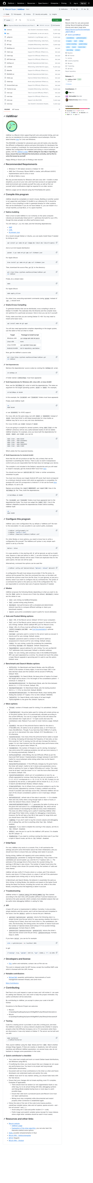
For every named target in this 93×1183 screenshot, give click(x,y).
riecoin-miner (81, 47)
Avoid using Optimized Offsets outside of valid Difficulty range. (46, 81)
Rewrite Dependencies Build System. (39, 48)
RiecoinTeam (10, 9)
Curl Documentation (39, 629)
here (17, 139)
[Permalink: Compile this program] (4, 194)
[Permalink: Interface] (4, 843)
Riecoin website (14, 1123)
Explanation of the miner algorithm (24, 1128)
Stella (11, 1133)
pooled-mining (83, 44)
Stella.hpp (10, 81)
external (9, 29)
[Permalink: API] (4, 905)
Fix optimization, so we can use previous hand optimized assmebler (48, 33)
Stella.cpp (10, 78)
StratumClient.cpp (12, 85)
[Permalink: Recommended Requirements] (4, 164)
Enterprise (54, 3)
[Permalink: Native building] (4, 212)
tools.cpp (9, 100)
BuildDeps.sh (11, 48)
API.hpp (9, 44)
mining (81, 41)
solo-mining (70, 50)
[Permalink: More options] (4, 704)
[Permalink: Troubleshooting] (4, 891)
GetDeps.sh (10, 63)
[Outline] (59, 109)
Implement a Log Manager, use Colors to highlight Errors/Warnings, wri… (49, 37)
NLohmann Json (14, 232)
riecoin (74, 47)
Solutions (20, 3)
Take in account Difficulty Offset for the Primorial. (42, 92)
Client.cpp (10, 52)
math (75, 41)
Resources (31, 3)
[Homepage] (4, 3)
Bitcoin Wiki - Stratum (16, 1140)
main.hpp (9, 96)
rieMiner (21, 9)
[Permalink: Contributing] (4, 987)
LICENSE (9, 66)
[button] (56, 242)
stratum (77, 50)
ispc (8, 33)
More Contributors (12, 983)
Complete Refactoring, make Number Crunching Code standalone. (47, 41)
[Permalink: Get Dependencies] (4, 364)
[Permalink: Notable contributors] (4, 973)
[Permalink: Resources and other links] (4, 1119)
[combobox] (40, 20)
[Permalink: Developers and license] (4, 959)
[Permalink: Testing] (4, 1021)
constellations (70, 38)
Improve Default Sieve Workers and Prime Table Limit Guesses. (27, 25)
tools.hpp (9, 104)
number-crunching (71, 44)
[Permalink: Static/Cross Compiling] (4, 305)
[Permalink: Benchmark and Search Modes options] (4, 663)
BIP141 (11, 1138)
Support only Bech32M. (35, 100)
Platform (11, 3)
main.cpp (9, 92)
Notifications (64, 9)
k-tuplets (69, 41)
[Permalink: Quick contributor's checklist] (4, 1055)
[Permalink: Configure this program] (4, 519)
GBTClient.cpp (11, 59)
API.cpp (9, 41)
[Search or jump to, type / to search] (70, 3)
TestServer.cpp (11, 89)
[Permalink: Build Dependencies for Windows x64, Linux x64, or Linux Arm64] (4, 382)
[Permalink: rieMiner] (4, 116)
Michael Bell (13, 977)
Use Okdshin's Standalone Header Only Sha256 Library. (44, 29)
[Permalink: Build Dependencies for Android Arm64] (4, 455)
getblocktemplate (81, 38)
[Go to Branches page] (16, 20)
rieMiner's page (22, 152)
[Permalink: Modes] (4, 588)
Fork (75, 9)
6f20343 (42, 25)
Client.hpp (10, 55)
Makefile (9, 70)
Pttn (6, 25)
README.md (10, 74)
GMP (10, 227)
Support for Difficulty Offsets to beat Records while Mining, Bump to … (49, 52)
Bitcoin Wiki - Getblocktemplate (20, 1135)
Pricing (63, 3)
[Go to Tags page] (20, 20)
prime (68, 47)
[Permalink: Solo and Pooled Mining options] (4, 616)
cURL (10, 230)
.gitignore (9, 37)
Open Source (42, 3)
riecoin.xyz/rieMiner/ (74, 35)
